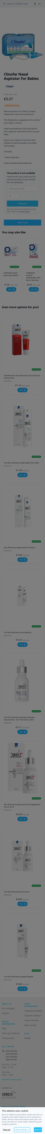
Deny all (6, 1129)
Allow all (38, 1129)
